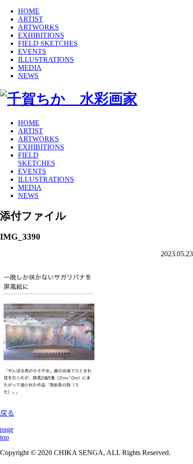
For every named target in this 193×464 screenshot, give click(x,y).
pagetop (6, 433)
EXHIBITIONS (41, 35)
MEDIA (30, 67)
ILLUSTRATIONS (46, 59)
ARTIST (30, 19)
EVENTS (32, 51)
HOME (28, 11)
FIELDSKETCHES (36, 159)
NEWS (28, 75)
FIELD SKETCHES (48, 43)
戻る (7, 413)
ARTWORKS (38, 27)
